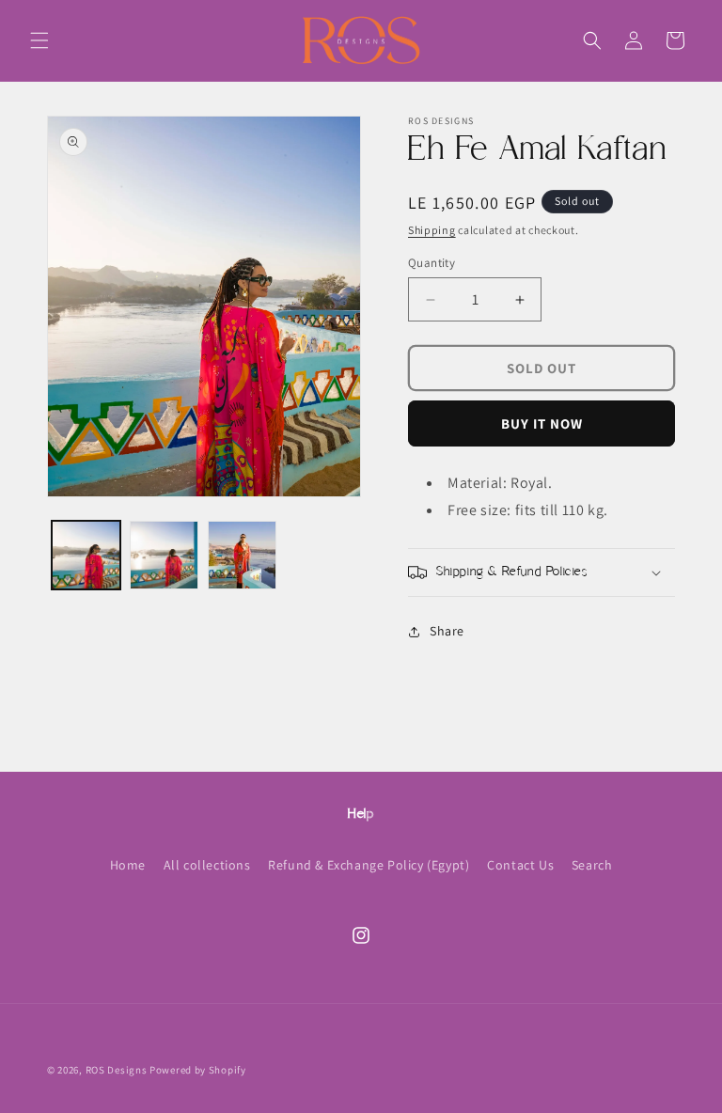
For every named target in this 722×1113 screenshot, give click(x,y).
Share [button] (447, 630)
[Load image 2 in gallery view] (164, 555)
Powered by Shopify (197, 1069)
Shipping (432, 230)
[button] (39, 40)
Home (128, 864)
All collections (207, 864)
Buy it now (542, 423)
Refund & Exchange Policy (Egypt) (368, 864)
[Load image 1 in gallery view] (86, 555)
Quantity (431, 263)
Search (592, 864)
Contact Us (520, 864)
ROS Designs (117, 1069)
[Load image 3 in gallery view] (242, 555)
